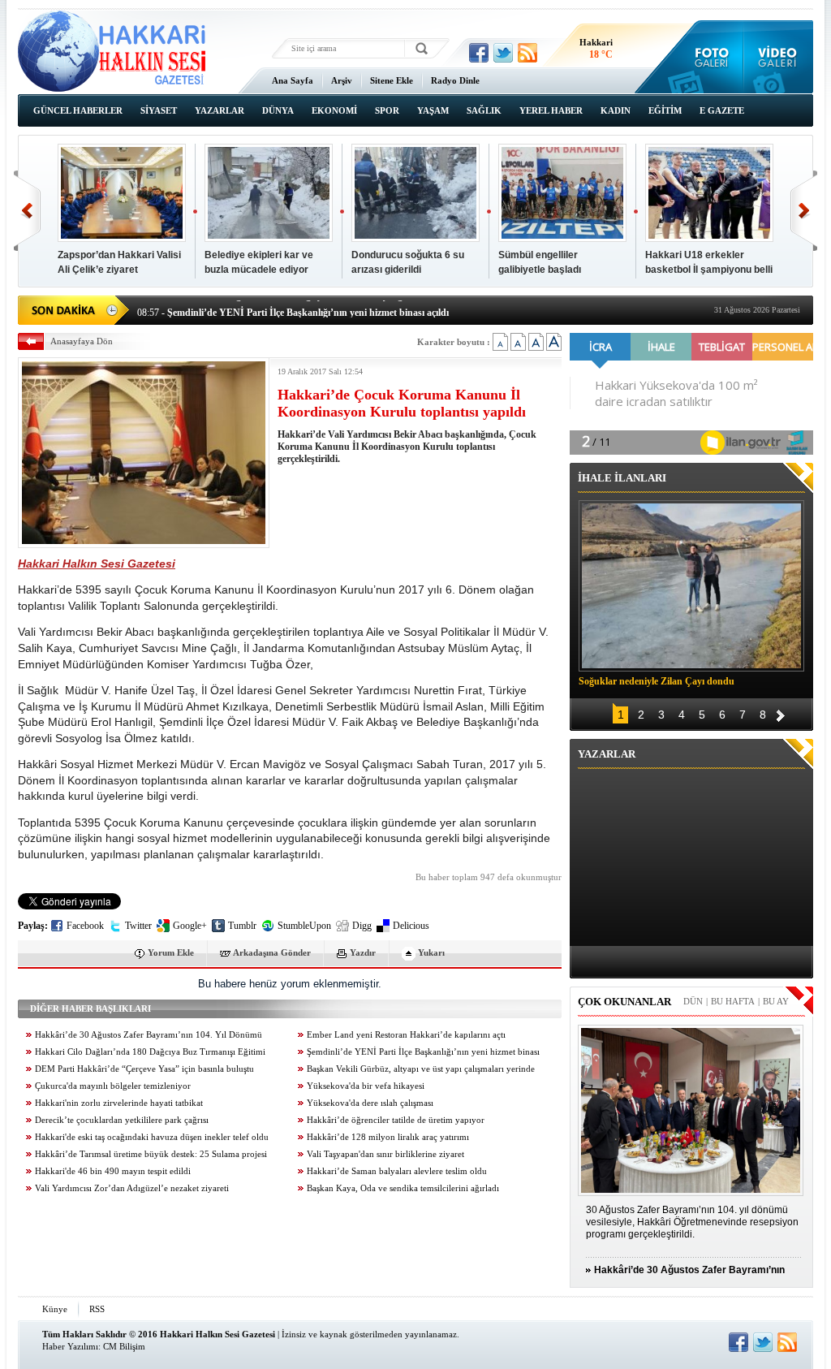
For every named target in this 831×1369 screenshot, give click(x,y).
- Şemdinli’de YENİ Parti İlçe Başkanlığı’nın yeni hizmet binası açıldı (293, 308)
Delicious (411, 925)
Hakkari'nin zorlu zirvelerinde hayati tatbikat (119, 1103)
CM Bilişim (124, 1346)
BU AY (776, 1001)
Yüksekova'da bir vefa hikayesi (365, 1086)
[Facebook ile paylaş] (479, 53)
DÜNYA (278, 110)
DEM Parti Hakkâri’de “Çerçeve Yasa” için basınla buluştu (144, 1069)
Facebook (85, 925)
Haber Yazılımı (70, 1346)
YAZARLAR (219, 110)
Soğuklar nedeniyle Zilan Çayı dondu (656, 681)
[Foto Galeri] (708, 56)
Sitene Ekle (391, 80)
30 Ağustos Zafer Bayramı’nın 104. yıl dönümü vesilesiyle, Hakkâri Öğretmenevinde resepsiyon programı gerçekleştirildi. (692, 1222)
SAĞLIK (484, 110)
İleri (803, 211)
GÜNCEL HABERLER (78, 110)
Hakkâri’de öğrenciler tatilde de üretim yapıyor (395, 1120)
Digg (362, 925)
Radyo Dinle (455, 80)
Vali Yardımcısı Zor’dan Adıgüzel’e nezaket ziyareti (132, 1188)
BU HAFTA (733, 1001)
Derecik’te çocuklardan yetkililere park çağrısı (122, 1120)
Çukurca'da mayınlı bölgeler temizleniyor (113, 1086)
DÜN (693, 1001)
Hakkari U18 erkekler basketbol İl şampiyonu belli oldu (709, 269)
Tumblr (242, 925)
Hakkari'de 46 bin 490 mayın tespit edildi (113, 1171)
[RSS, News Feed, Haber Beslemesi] (527, 53)
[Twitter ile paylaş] (503, 53)
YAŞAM (433, 110)
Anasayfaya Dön (81, 341)
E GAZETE (722, 110)
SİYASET (158, 110)
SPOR (387, 110)
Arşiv (341, 80)
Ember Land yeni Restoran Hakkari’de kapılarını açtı (406, 1034)
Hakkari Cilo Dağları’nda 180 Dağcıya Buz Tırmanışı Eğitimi (150, 1051)
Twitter (138, 925)
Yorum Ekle (171, 952)
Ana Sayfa (292, 80)
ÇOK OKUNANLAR (624, 1001)
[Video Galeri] (778, 56)
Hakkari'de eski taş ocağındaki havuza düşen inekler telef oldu (152, 1137)
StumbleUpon (304, 925)
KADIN (616, 110)
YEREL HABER (551, 110)
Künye (54, 1309)
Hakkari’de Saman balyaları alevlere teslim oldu (397, 1171)
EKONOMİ (334, 110)
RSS (97, 1309)
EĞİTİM (665, 110)
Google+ (190, 925)
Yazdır (363, 952)
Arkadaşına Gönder (272, 952)
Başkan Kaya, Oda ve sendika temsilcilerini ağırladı (403, 1188)
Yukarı (431, 952)
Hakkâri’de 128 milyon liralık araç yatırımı (388, 1137)
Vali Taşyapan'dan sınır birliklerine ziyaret (385, 1154)
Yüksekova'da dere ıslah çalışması (370, 1103)
